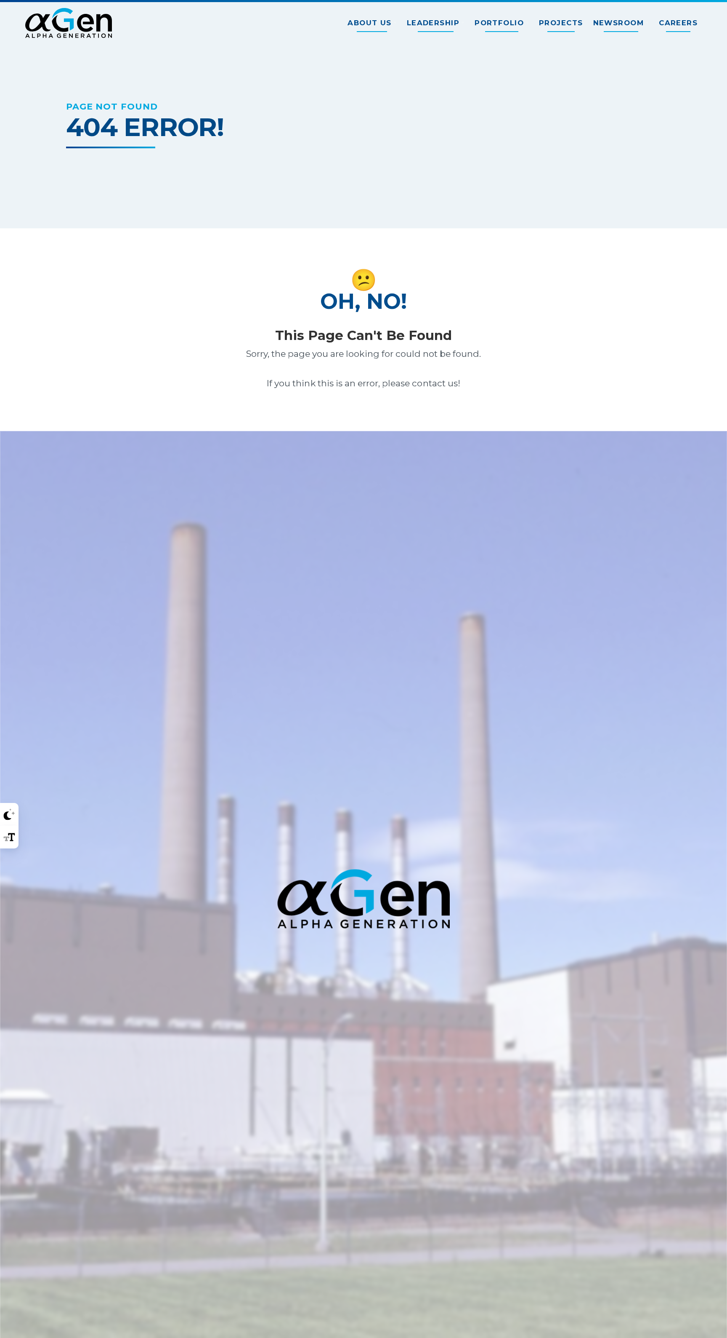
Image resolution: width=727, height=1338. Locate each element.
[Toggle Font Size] (9, 837)
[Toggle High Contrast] (9, 814)
